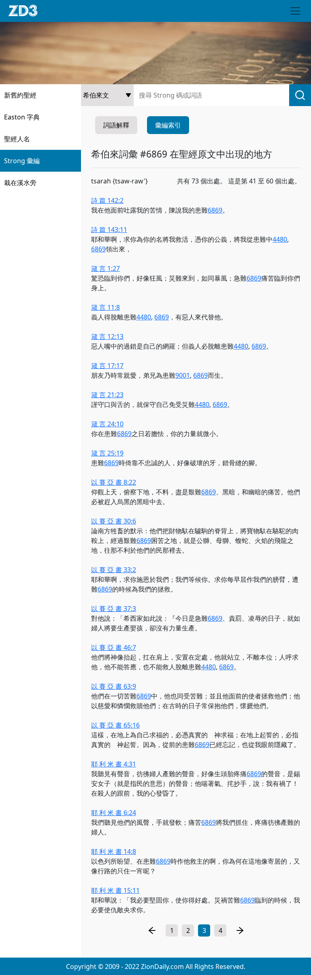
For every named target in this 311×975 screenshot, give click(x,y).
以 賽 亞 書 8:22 (113, 482)
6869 (215, 210)
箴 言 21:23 (107, 394)
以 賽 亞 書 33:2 (113, 569)
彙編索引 (168, 125)
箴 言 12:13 (107, 336)
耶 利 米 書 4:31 (113, 764)
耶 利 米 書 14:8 (113, 851)
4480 (280, 239)
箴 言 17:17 (107, 365)
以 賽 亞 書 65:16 (115, 725)
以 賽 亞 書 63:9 (113, 686)
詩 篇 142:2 (107, 200)
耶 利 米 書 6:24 (113, 812)
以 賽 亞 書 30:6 (113, 521)
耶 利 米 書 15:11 (115, 890)
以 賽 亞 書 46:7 (113, 647)
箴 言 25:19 (107, 453)
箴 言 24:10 (107, 423)
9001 (182, 375)
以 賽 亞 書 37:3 (113, 608)
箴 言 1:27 (105, 268)
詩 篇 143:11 (109, 229)
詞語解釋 (116, 125)
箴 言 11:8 (105, 307)
